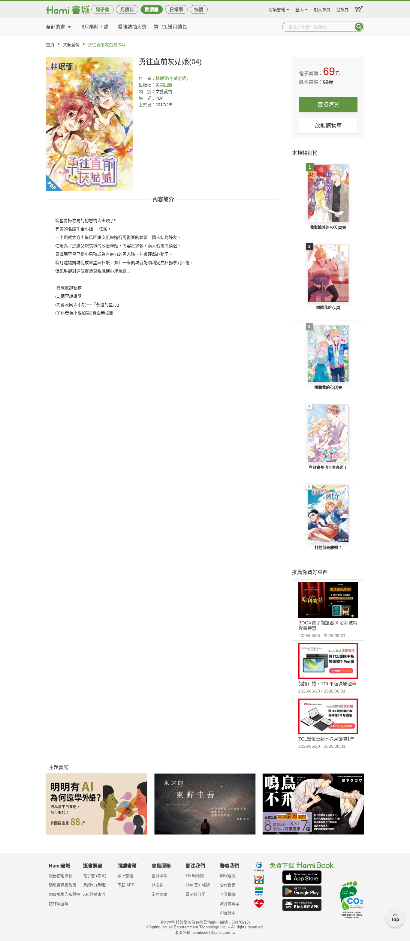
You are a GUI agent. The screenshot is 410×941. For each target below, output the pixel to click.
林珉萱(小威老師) (171, 78)
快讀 (198, 9)
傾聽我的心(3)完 (328, 387)
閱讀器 (151, 9)
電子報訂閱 (195, 894)
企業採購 (228, 894)
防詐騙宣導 (58, 903)
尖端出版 (163, 85)
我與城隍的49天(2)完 (328, 227)
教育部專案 (230, 903)
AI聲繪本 (228, 913)
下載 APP (125, 885)
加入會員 (322, 9)
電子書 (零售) (94, 875)
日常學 (176, 9)
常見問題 (159, 894)
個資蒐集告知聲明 (64, 894)
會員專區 (159, 875)
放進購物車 (328, 126)
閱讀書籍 (276, 9)
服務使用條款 (60, 875)
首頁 (50, 44)
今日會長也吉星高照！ (328, 467)
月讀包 (127, 9)
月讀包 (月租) (94, 885)
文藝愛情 (71, 44)
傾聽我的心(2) (328, 307)
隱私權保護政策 (62, 885)
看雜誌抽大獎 (132, 26)
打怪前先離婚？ (328, 547)
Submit (359, 27)
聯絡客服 (228, 875)
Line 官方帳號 (198, 885)
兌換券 (342, 9)
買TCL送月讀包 (170, 26)
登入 (299, 9)
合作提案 (228, 885)
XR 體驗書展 (94, 894)
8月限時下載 (95, 26)
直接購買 (328, 105)
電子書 (102, 9)
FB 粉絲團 (195, 875)
